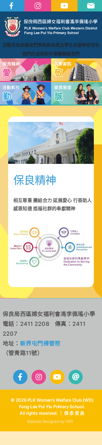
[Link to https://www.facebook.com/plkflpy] (20, 377)
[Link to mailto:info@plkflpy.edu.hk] (76, 377)
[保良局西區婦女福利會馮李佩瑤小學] (50, 19)
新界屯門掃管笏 (40, 343)
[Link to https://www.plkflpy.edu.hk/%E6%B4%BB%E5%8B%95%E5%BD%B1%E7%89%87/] (57, 377)
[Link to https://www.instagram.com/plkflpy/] (39, 377)
